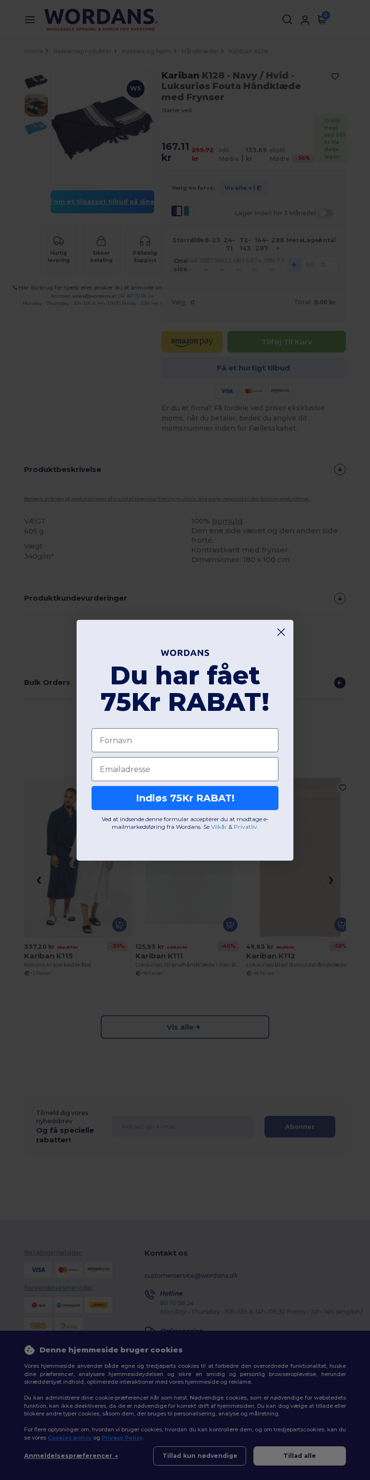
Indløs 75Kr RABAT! (185, 798)
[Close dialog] (281, 632)
